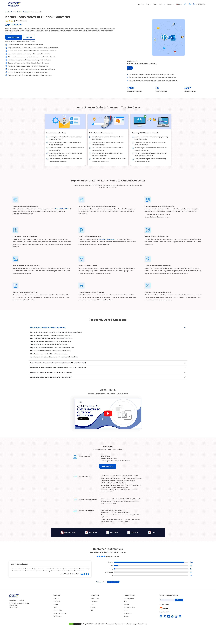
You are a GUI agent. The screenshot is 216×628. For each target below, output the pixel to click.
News (55, 607)
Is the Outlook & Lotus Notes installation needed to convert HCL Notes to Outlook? (58, 363)
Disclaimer (94, 601)
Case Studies (58, 610)
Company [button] (169, 4)
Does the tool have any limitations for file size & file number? (51, 372)
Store (155, 4)
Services (148, 4)
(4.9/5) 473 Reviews (20, 21)
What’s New (114, 532)
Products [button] (140, 4)
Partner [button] (161, 4)
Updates (126, 616)
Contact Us (57, 601)
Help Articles (127, 613)
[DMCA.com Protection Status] (75, 624)
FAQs (125, 610)
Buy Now (29, 37)
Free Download (13, 37)
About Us (56, 598)
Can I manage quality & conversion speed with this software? (50, 377)
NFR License (58, 616)
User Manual (93, 532)
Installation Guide (69, 532)
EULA (153, 532)
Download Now (107, 466)
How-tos (126, 604)
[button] (185, 4)
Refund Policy (95, 598)
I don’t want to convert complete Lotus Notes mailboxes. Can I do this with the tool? (58, 367)
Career (56, 604)
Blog (125, 601)
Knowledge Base (129, 598)
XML (92, 610)
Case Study (134, 532)
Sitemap (93, 607)
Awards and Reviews (60, 613)
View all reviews (113, 582)
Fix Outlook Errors (129, 607)
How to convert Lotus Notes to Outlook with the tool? (48, 327)
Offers (180, 4)
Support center (164, 612)
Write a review (100, 582)
